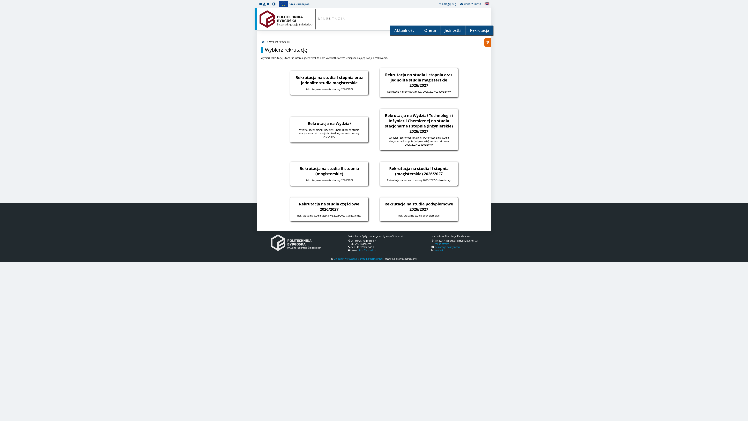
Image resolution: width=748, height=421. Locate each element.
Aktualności (404, 30)
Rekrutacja (479, 30)
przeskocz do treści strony (1, 1)
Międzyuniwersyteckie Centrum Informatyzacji (358, 258)
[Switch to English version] (487, 4)
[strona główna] (263, 41)
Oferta (430, 30)
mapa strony (442, 243)
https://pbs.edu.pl (367, 250)
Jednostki (453, 30)
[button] (260, 4)
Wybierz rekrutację (286, 50)
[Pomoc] (487, 42)
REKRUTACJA (332, 19)
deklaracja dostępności (447, 247)
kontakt (439, 250)
